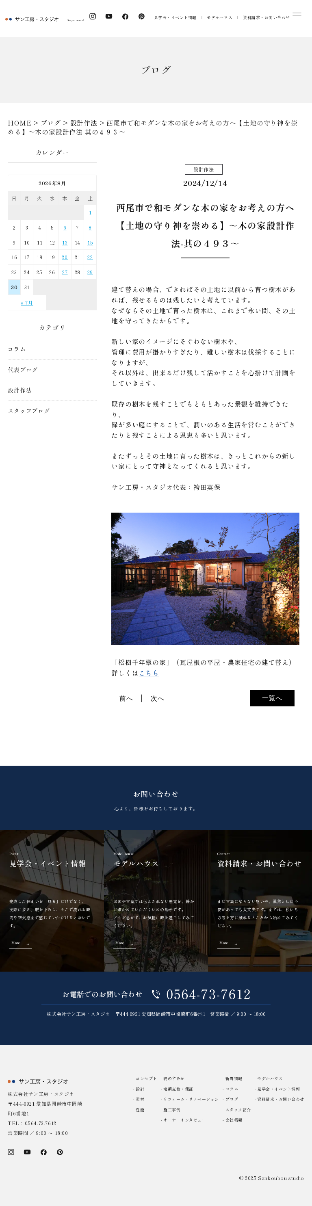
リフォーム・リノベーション (191, 1099)
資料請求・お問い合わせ (266, 17)
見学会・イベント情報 (175, 17)
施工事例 (171, 1109)
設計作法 (20, 390)
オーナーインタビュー (184, 1120)
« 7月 (27, 302)
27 (65, 271)
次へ (158, 698)
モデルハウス (219, 17)
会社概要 (234, 1120)
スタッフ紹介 (238, 1109)
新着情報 (234, 1078)
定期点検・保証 (178, 1089)
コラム (17, 349)
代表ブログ (23, 370)
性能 (140, 1109)
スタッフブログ (29, 411)
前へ (126, 698)
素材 (140, 1099)
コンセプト (146, 1078)
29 (90, 271)
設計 (140, 1089)
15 (90, 242)
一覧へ (272, 698)
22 (90, 256)
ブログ (231, 1099)
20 (65, 256)
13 (65, 242)
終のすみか (174, 1078)
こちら (149, 673)
